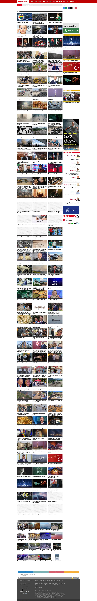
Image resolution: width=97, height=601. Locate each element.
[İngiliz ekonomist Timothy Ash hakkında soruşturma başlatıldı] (39, 260)
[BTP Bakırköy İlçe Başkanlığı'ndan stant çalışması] (55, 374)
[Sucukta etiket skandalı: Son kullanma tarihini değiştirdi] (39, 399)
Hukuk (50, 583)
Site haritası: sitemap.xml (38, 587)
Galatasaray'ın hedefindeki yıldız (54, 35)
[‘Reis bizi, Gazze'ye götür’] (55, 500)
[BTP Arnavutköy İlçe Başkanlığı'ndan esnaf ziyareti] (55, 361)
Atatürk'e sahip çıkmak (36, 514)
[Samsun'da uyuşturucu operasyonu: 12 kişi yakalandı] (39, 84)
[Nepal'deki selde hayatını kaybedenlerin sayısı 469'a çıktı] (39, 134)
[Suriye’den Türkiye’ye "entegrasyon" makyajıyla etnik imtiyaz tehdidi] (39, 235)
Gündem (36, 1)
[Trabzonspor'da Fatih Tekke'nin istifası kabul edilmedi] (39, 172)
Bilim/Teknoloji (37, 583)
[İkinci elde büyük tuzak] (24, 336)
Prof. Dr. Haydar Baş (71, 155)
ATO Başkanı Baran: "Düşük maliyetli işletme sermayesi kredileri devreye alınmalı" (54, 74)
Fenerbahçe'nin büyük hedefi (22, 22)
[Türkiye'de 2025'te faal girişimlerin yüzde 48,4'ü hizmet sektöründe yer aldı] (24, 361)
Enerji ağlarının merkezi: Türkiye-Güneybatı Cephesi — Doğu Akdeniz (72, 203)
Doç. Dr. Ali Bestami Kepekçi (70, 184)
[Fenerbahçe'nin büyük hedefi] (24, 21)
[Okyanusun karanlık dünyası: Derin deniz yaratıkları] (39, 487)
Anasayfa (36, 580)
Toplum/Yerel (42, 581)
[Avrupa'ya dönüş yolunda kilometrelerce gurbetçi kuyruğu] (39, 21)
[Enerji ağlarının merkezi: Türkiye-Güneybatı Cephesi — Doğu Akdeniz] (55, 210)
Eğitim (53, 583)
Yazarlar (32, 1)
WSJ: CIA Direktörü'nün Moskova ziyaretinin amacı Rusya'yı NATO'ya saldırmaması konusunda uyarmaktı (39, 427)
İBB (62, 583)
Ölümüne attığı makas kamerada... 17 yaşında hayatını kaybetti (21, 550)
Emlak (56, 583)
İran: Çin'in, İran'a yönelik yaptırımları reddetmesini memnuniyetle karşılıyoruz (54, 490)
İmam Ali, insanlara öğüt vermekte (38, 476)
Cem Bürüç (73, 177)
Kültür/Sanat (37, 581)
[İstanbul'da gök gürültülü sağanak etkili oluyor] (39, 159)
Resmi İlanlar (72, 1)
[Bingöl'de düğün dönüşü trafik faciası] (24, 109)
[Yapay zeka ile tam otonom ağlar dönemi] (55, 84)
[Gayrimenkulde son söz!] (55, 512)
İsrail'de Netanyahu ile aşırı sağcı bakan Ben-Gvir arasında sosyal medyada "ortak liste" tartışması (39, 187)
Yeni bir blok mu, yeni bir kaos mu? (23, 514)
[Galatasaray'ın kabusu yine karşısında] (55, 21)
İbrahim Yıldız (73, 199)
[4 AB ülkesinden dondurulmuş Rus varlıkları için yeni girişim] (24, 348)
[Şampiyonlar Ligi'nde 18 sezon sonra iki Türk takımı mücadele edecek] (24, 487)
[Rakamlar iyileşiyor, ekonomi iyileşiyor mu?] (24, 235)
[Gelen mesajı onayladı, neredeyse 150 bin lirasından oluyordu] (39, 71)
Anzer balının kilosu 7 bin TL (37, 110)
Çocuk (53, 581)
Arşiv (67, 1)
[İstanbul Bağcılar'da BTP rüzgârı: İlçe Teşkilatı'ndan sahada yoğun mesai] (39, 374)
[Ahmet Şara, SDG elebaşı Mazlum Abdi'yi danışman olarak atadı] (24, 172)
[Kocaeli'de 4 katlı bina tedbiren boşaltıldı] (39, 437)
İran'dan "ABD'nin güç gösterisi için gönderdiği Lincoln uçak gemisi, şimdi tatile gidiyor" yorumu (39, 464)
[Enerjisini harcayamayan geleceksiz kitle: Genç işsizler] (24, 134)
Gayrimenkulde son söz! (52, 514)
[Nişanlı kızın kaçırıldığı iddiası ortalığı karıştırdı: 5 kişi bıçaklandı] (55, 424)
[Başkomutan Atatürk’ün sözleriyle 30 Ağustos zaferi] (55, 222)
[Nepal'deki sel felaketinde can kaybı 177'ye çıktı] (55, 386)
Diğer (59, 583)
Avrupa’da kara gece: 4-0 (52, 236)
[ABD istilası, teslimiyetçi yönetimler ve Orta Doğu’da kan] (39, 500)
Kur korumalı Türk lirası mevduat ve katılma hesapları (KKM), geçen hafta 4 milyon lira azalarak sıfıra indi (24, 288)
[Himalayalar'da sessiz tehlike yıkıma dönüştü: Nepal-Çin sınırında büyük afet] (24, 71)
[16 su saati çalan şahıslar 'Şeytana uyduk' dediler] (39, 121)
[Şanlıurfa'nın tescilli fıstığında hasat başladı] (39, 411)
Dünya (47, 1)
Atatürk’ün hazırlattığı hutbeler (53, 198)
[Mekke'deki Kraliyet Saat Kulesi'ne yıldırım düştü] (55, 96)
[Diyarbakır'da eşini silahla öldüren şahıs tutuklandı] (24, 273)
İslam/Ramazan (58, 581)
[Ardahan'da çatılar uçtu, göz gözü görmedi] (24, 121)
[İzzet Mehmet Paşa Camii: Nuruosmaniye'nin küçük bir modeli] (24, 58)
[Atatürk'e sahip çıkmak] (39, 512)
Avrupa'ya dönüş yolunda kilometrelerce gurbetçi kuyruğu (34, 5)
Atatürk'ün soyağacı (36, 211)
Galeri (42, 583)
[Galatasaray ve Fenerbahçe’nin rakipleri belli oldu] (55, 285)
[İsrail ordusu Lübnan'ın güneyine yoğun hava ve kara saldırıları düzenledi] (55, 437)
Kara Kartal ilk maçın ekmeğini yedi (54, 249)
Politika (44, 1)
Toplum (54, 1)
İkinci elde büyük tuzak (21, 337)
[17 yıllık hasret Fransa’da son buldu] (24, 500)
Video (64, 1)
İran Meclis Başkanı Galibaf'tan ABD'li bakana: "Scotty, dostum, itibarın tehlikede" (24, 162)
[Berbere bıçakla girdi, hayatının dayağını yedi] (39, 336)
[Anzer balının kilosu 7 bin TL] (39, 109)
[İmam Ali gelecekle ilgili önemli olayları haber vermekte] (39, 197)
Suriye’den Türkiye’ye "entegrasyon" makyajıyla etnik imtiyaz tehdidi (72, 174)
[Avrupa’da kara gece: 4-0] (55, 235)
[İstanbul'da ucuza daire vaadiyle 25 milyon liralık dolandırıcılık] (55, 109)
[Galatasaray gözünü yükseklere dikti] (39, 46)
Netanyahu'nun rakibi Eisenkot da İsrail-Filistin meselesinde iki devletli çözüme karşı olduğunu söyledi (24, 389)
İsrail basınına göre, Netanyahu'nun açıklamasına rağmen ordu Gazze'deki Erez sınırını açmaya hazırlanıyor (24, 187)
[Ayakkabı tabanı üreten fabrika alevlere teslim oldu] (55, 449)
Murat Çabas (73, 170)
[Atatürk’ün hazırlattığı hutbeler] (55, 197)
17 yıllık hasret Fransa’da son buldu (23, 501)
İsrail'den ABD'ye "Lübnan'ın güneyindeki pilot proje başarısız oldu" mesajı (24, 149)
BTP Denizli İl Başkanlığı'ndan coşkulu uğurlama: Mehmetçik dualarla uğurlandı (39, 364)
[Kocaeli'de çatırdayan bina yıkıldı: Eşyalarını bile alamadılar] (24, 411)
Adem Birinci (73, 192)
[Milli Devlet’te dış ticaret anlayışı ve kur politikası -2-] (55, 172)
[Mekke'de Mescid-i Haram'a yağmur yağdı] (39, 449)
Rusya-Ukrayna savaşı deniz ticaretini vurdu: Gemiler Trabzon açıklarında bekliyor (55, 326)
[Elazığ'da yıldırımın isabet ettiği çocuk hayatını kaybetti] (24, 84)
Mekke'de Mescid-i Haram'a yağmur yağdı (70, 60)
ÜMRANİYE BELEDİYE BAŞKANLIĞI (38, 224)
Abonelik (62, 584)
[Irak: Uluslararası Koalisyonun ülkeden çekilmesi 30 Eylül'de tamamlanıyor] (24, 462)
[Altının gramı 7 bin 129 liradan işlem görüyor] (24, 424)
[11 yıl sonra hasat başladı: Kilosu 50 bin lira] (55, 399)
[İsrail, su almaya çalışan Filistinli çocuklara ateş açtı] (39, 96)
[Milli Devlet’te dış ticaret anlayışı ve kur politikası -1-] (55, 462)
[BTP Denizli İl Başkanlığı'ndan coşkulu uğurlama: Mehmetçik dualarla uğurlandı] (39, 361)
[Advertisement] (71, 17)
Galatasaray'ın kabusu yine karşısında (55, 22)
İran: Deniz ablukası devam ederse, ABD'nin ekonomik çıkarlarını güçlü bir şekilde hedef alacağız (55, 162)
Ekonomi (39, 1)
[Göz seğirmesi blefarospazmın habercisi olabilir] (24, 33)
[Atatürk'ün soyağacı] (39, 210)
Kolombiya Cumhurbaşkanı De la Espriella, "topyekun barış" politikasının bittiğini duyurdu (24, 439)
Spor (57, 1)
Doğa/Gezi (45, 583)
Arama (58, 584)
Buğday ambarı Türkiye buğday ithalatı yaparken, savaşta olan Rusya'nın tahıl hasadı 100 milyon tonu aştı (55, 414)
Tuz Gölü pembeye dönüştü (56, 539)
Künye (48, 584)
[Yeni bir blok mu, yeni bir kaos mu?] (24, 512)
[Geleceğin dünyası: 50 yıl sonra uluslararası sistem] (55, 474)
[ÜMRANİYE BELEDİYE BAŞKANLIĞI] (39, 222)
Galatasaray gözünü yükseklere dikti (39, 47)
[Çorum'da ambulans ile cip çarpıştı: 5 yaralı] (55, 260)
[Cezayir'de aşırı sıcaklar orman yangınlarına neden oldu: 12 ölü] (24, 399)
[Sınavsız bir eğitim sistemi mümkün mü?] (55, 185)
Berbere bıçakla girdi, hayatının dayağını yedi (71, 102)
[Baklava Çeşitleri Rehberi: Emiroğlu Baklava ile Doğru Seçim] (39, 298)
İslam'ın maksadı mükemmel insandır (24, 476)
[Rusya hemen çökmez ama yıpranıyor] (24, 222)
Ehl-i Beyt (60, 1)
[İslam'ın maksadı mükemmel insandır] (24, 474)
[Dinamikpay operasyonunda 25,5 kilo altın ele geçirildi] (24, 260)
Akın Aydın (73, 163)
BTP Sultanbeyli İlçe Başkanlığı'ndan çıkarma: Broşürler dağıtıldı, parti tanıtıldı (23, 376)
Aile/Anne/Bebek (48, 581)
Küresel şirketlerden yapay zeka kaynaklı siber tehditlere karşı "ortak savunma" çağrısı (54, 124)
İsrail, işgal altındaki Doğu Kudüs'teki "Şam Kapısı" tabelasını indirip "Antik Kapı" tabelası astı (23, 452)
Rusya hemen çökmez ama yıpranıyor (24, 224)
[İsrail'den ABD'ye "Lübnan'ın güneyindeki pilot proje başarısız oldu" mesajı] (24, 147)
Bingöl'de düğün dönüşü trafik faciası (24, 110)
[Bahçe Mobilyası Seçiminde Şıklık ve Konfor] (39, 311)
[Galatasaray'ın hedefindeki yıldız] (55, 33)
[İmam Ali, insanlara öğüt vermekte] (39, 474)
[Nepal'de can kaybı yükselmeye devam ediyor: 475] (24, 96)
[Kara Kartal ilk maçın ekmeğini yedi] (55, 248)
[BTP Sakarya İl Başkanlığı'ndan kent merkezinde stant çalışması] (39, 386)
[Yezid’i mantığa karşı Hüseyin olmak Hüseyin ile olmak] (24, 210)
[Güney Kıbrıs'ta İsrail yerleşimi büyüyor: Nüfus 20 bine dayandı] (39, 147)
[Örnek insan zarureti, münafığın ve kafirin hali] (24, 197)
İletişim (52, 584)
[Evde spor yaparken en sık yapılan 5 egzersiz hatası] (55, 147)
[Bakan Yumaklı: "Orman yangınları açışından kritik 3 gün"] (55, 273)
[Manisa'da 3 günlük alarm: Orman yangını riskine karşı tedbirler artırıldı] (39, 273)
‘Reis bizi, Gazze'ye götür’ (52, 501)
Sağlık (50, 1)
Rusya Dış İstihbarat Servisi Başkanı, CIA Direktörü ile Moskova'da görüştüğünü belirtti (39, 326)
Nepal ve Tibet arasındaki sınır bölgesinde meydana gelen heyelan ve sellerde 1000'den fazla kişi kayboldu (24, 313)
